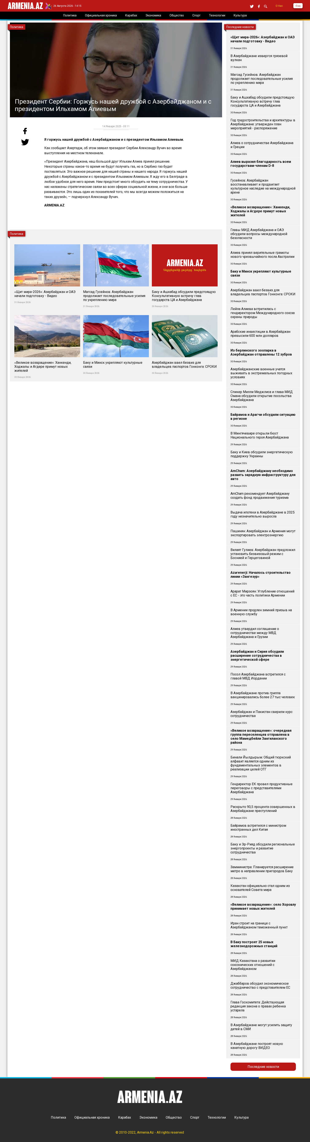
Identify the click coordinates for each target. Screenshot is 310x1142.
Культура (241, 1117)
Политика (58, 1117)
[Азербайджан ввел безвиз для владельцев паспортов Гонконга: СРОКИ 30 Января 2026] (185, 313)
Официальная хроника (92, 1117)
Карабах (124, 1117)
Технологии (217, 1117)
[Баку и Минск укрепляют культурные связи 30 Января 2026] (116, 313)
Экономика (148, 1117)
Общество (174, 1117)
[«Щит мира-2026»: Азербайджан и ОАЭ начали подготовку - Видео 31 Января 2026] (47, 242)
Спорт (194, 1117)
